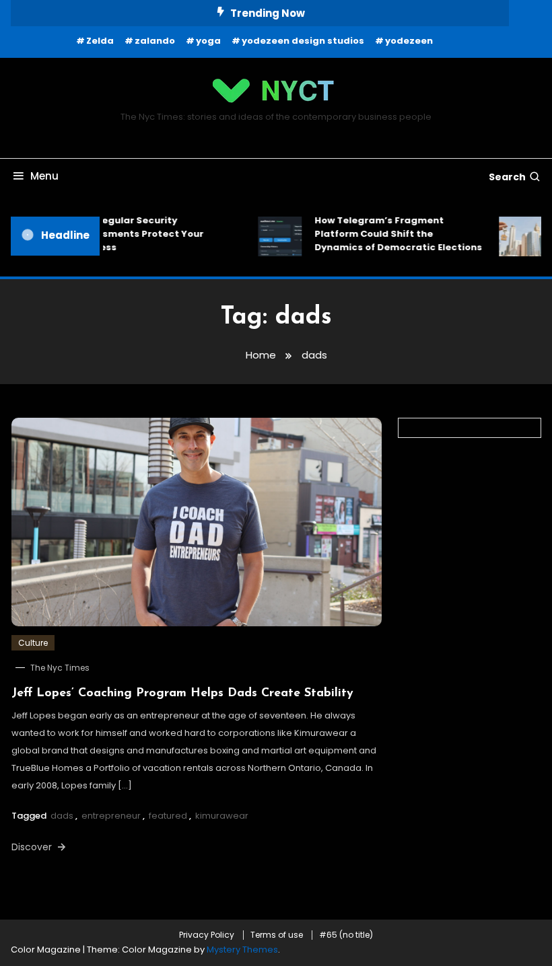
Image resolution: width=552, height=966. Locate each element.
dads (61, 815)
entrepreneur (111, 815)
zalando (155, 40)
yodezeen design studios (303, 40)
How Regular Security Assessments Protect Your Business (134, 234)
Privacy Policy (206, 935)
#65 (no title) (346, 935)
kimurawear (221, 815)
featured (168, 815)
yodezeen (409, 40)
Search (507, 177)
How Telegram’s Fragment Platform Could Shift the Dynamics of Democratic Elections (394, 234)
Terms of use (276, 935)
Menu (44, 176)
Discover (33, 847)
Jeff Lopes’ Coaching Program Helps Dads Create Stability (182, 694)
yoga (208, 40)
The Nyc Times (60, 667)
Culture (33, 642)
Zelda (100, 40)
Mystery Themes (242, 949)
